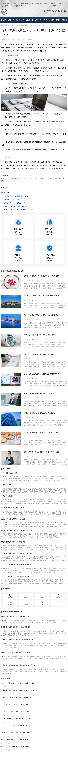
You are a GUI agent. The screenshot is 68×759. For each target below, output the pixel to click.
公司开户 (45, 20)
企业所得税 (45, 68)
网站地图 (53, 6)
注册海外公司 (38, 20)
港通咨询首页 (5, 25)
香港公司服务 (14, 25)
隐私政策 (53, 3)
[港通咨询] (4, 12)
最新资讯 (62, 3)
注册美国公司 (29, 20)
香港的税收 (18, 68)
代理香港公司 (28, 51)
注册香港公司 (11, 20)
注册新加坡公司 (20, 20)
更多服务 (58, 20)
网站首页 (3, 20)
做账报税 (57, 179)
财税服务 (51, 20)
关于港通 (64, 20)
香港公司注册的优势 (15, 55)
